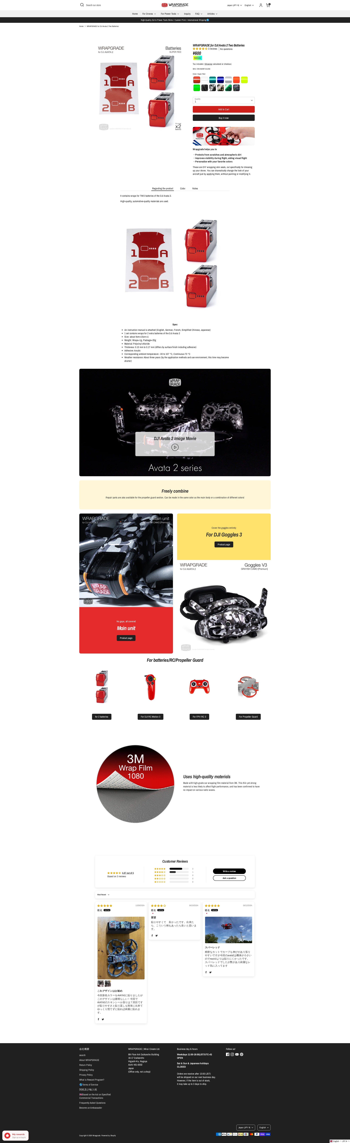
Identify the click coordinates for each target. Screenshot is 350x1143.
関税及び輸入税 (88, 1089)
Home (135, 13)
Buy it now (224, 118)
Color (182, 188)
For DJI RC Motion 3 (150, 716)
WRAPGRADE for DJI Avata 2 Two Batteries (103, 26)
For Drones (148, 13)
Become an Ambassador (90, 1107)
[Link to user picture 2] (100, 983)
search (82, 1055)
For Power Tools (169, 13)
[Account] (261, 5)
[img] (104, 905)
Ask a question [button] (229, 878)
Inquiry (187, 13)
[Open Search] (82, 5)
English (248, 5)
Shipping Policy (86, 1070)
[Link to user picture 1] (121, 948)
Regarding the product (162, 188)
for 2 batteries (101, 716)
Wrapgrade (96, 1135)
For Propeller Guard (248, 716)
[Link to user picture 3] (107, 983)
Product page (126, 638)
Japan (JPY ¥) (233, 5)
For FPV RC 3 (199, 716)
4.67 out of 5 (128, 873)
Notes (195, 188)
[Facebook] (227, 1054)
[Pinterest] (241, 1054)
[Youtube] (237, 1054)
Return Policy (85, 1065)
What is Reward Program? (91, 1079)
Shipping (208, 64)
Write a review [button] (229, 871)
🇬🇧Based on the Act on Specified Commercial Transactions (95, 1096)
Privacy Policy (86, 1074)
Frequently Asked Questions (92, 1102)
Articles (211, 13)
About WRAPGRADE (89, 1060)
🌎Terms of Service (88, 1084)
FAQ (197, 13)
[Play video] (175, 447)
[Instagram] (232, 1054)
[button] (200, 48)
